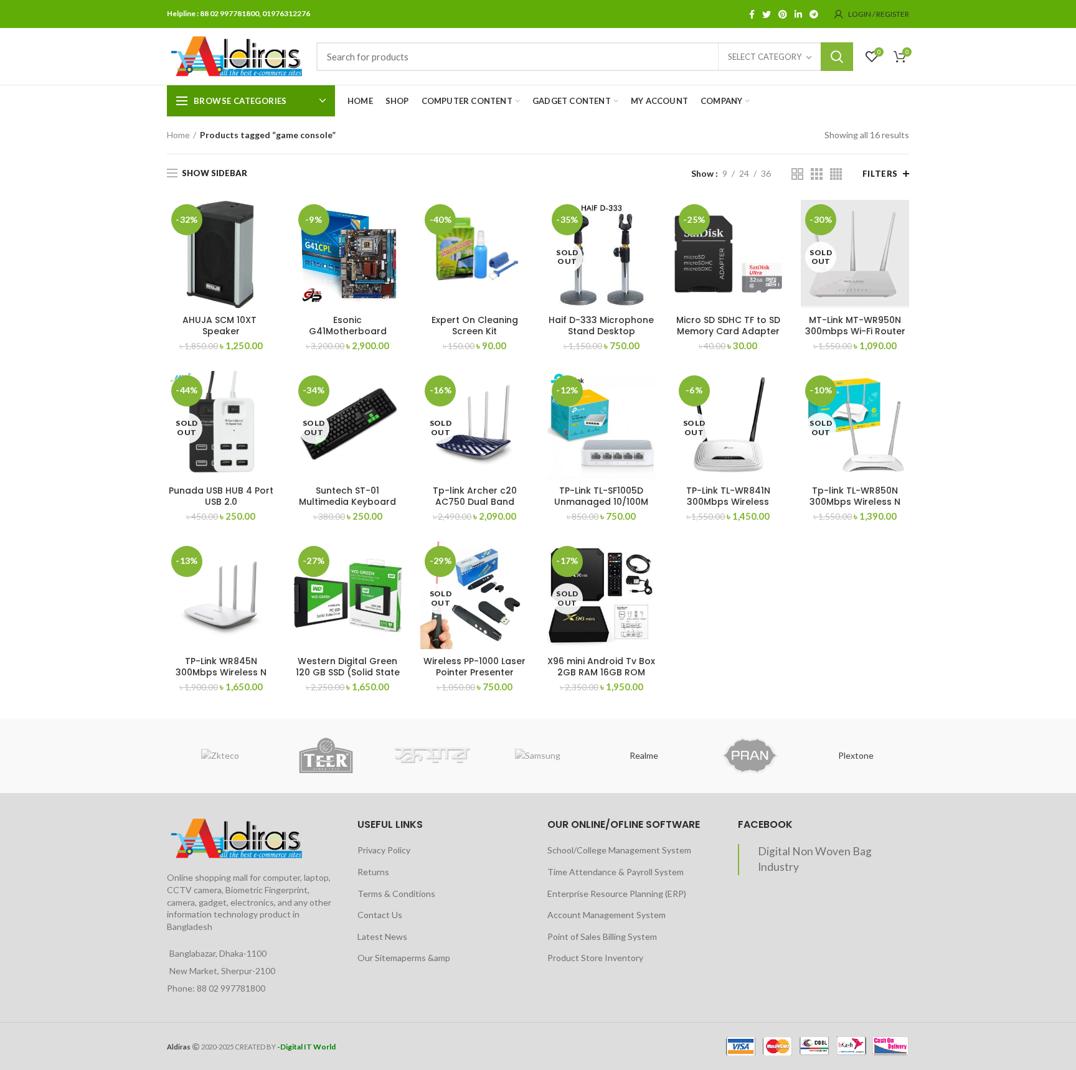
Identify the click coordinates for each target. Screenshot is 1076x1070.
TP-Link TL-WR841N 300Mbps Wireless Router (728, 502)
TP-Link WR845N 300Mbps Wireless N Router (221, 672)
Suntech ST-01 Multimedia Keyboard (347, 496)
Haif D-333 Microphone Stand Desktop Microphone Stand (601, 331)
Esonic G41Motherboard (348, 325)
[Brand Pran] (750, 756)
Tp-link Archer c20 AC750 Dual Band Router (475, 502)
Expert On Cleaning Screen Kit (475, 325)
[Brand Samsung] (538, 756)
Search (837, 56)
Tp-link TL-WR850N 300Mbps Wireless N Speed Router (854, 502)
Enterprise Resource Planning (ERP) (616, 893)
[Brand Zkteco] (220, 756)
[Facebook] (751, 14)
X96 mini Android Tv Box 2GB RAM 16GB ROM (601, 666)
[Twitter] (766, 14)
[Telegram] (814, 14)
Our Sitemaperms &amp (403, 957)
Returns (373, 871)
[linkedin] (798, 14)
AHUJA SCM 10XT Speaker (220, 325)
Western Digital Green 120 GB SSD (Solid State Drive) (348, 672)
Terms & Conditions (396, 893)
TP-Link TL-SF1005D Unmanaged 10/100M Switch (601, 502)
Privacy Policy (383, 850)
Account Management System (606, 914)
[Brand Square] (432, 756)
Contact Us (379, 914)
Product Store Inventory (595, 957)
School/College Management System (619, 850)
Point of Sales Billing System (602, 936)
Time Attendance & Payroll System (615, 871)
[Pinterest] (783, 14)
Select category (764, 57)
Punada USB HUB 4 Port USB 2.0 (221, 496)
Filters (880, 174)
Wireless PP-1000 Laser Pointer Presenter (474, 666)
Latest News (382, 936)
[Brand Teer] (326, 756)
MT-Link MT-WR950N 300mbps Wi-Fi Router (855, 325)
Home (178, 134)
